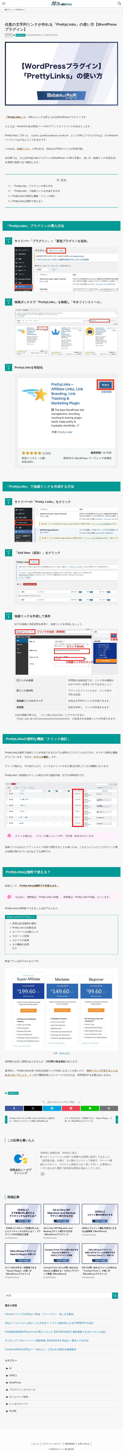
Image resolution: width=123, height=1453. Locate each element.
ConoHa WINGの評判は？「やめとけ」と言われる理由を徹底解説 (40, 1349)
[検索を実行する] (115, 1295)
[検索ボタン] (119, 3)
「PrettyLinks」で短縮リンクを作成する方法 (36, 191)
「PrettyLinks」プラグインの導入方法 (32, 186)
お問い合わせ (84, 1444)
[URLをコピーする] (109, 1108)
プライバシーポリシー (52, 1444)
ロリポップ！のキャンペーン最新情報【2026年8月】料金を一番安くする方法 (46, 1340)
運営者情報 (70, 1444)
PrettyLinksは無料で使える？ (27, 201)
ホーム (36, 1444)
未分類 (12, 1411)
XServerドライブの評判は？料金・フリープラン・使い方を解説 (39, 1314)
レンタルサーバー (18, 1404)
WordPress (20, 35)
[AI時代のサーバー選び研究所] (61, 3)
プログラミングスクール (22, 1389)
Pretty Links (64, 1053)
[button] (14, 1108)
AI (10, 1368)
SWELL (13, 1375)
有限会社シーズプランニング (21, 1171)
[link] (43, 1174)
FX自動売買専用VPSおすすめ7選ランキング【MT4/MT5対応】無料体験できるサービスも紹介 (55, 1332)
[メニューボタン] (3, 3)
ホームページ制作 (18, 1397)
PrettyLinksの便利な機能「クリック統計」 (35, 196)
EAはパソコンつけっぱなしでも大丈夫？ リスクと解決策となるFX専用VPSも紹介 (49, 1323)
